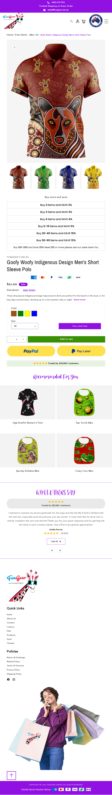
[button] (106, 21)
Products (11, 635)
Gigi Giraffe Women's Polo (28, 423)
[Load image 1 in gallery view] (18, 177)
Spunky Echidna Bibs (27, 471)
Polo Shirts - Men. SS (27, 35)
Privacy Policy (13, 670)
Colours (10, 627)
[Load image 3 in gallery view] (68, 177)
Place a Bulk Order (79, 326)
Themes (10, 643)
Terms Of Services (15, 666)
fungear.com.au (55, 785)
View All (54, 541)
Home (10, 35)
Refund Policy (13, 662)
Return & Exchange (16, 658)
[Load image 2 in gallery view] (43, 177)
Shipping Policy (14, 674)
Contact (10, 623)
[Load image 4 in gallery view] (93, 177)
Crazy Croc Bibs (84, 471)
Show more (80, 299)
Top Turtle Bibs (84, 423)
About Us (11, 619)
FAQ (9, 631)
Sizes (9, 639)
